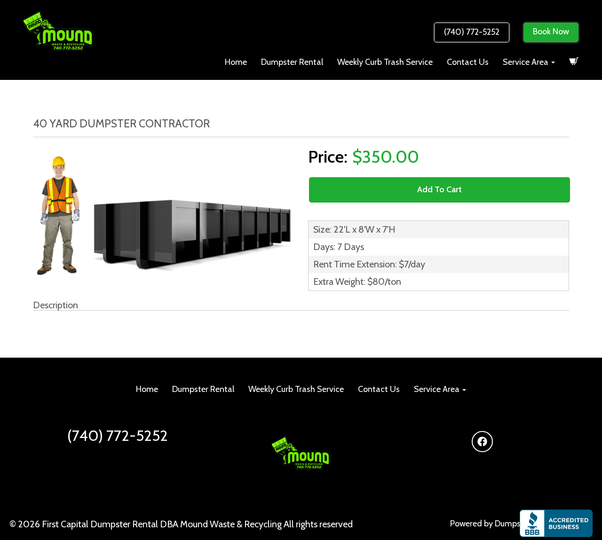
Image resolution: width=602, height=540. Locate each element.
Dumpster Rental (292, 62)
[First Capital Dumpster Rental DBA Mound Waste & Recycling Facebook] (482, 441)
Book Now (551, 31)
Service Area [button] (526, 62)
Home (236, 62)
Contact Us (468, 62)
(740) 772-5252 (471, 32)
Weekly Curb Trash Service (385, 62)
